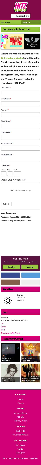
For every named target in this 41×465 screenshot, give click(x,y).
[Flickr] (30, 282)
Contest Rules (20, 413)
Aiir (36, 458)
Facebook (20, 445)
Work (3, 330)
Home (3, 327)
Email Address (7, 154)
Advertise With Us (20, 435)
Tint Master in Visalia (12, 58)
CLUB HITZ (20, 431)
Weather (8, 289)
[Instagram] (10, 282)
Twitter (20, 449)
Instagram (20, 452)
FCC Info (20, 417)
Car (2, 323)
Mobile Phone (7, 143)
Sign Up (11, 267)
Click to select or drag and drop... (20, 190)
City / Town (6, 121)
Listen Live (22, 15)
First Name (6, 99)
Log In (30, 267)
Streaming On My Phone (10, 333)
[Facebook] (10, 275)
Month (3, 169)
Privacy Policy (20, 421)
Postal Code (6, 132)
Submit (6, 204)
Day (8, 169)
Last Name (6, 88)
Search (38, 22)
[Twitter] (30, 275)
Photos (20, 403)
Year (15, 169)
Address (5, 110)
